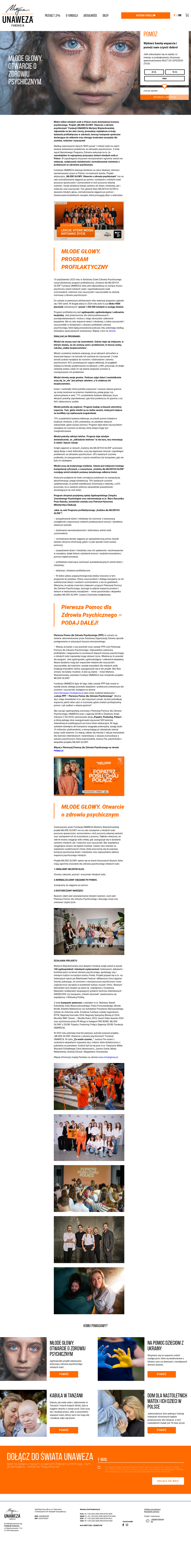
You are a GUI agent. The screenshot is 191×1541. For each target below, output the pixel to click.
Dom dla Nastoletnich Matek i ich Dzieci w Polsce (167, 1401)
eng (179, 15)
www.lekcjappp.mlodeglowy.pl (69, 693)
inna (164, 79)
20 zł (154, 72)
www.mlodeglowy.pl (108, 1057)
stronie (112, 331)
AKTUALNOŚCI (90, 15)
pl (175, 15)
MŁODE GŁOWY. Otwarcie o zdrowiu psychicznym (67, 1348)
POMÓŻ (64, 1374)
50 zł (175, 72)
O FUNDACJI (72, 15)
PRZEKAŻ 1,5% (52, 15)
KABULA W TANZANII (66, 1396)
